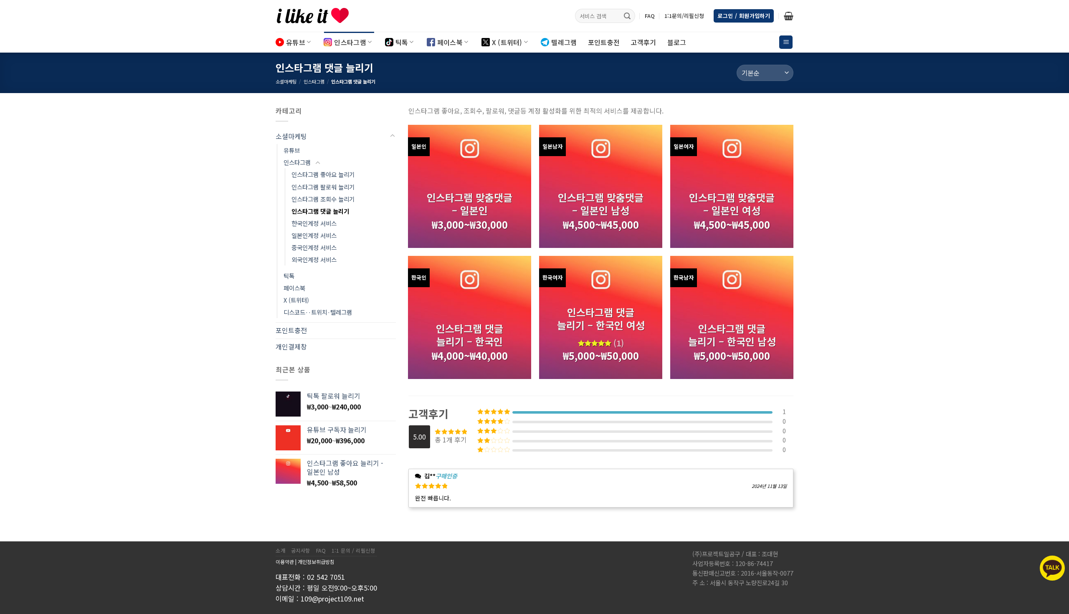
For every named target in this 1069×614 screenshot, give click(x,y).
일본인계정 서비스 (314, 235)
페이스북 (450, 42)
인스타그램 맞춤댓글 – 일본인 (469, 204)
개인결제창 (291, 346)
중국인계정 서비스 (314, 247)
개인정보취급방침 (316, 561)
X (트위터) (507, 42)
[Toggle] (392, 136)
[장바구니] (788, 16)
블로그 (676, 42)
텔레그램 (564, 42)
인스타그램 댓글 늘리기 (320, 211)
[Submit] (627, 16)
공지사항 (300, 550)
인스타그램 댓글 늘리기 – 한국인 (469, 335)
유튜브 (295, 42)
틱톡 (401, 42)
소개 (280, 550)
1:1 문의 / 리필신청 (353, 550)
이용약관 (285, 561)
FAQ (650, 16)
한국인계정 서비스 (314, 223)
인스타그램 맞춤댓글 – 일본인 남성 (600, 204)
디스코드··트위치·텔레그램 (318, 312)
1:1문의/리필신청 (684, 16)
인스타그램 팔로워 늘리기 (323, 186)
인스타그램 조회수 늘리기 (323, 199)
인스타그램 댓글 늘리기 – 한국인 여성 (601, 318)
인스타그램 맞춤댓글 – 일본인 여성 (732, 204)
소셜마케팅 (286, 81)
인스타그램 (350, 42)
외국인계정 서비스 (314, 259)
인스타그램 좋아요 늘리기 (323, 174)
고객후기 (643, 42)
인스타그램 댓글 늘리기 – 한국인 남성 (732, 335)
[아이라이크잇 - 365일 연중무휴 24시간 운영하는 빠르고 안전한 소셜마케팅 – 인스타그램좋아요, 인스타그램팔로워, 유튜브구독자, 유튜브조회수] (317, 16)
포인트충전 (604, 42)
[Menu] (786, 42)
